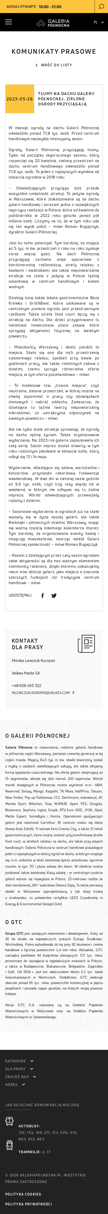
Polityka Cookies (23, 1194)
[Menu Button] (8, 22)
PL (96, 22)
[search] (101, 6)
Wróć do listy (56, 65)
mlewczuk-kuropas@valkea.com (41, 692)
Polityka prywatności (28, 1204)
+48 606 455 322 (26, 685)
